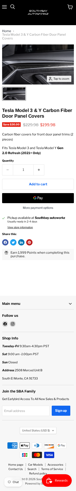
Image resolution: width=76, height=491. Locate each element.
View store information (20, 227)
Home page (15, 464)
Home (6, 31)
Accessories (55, 464)
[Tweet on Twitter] (13, 242)
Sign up (61, 411)
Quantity (8, 160)
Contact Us (15, 469)
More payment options (38, 207)
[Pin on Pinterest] (29, 242)
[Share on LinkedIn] (21, 242)
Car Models (35, 464)
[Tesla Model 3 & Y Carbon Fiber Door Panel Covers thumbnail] (14, 93)
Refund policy (38, 473)
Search (32, 469)
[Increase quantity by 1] (39, 169)
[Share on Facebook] (5, 242)
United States (36, 430)
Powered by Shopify (38, 483)
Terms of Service (52, 469)
